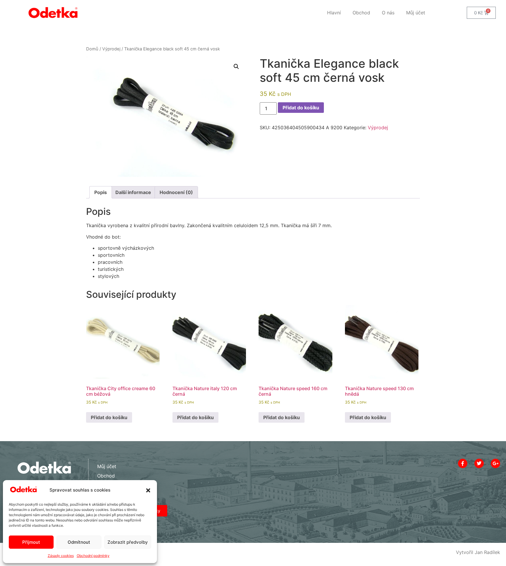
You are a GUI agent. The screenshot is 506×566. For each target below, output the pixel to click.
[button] (148, 490)
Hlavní (334, 13)
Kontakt (105, 485)
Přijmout (31, 542)
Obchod (361, 13)
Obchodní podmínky (93, 555)
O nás (388, 13)
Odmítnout (79, 542)
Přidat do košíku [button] (109, 417)
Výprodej (111, 49)
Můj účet (415, 13)
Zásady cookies (61, 555)
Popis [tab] (100, 192)
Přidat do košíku (301, 108)
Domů (92, 49)
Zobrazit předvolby (127, 542)
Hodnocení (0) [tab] (176, 192)
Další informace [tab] (133, 192)
